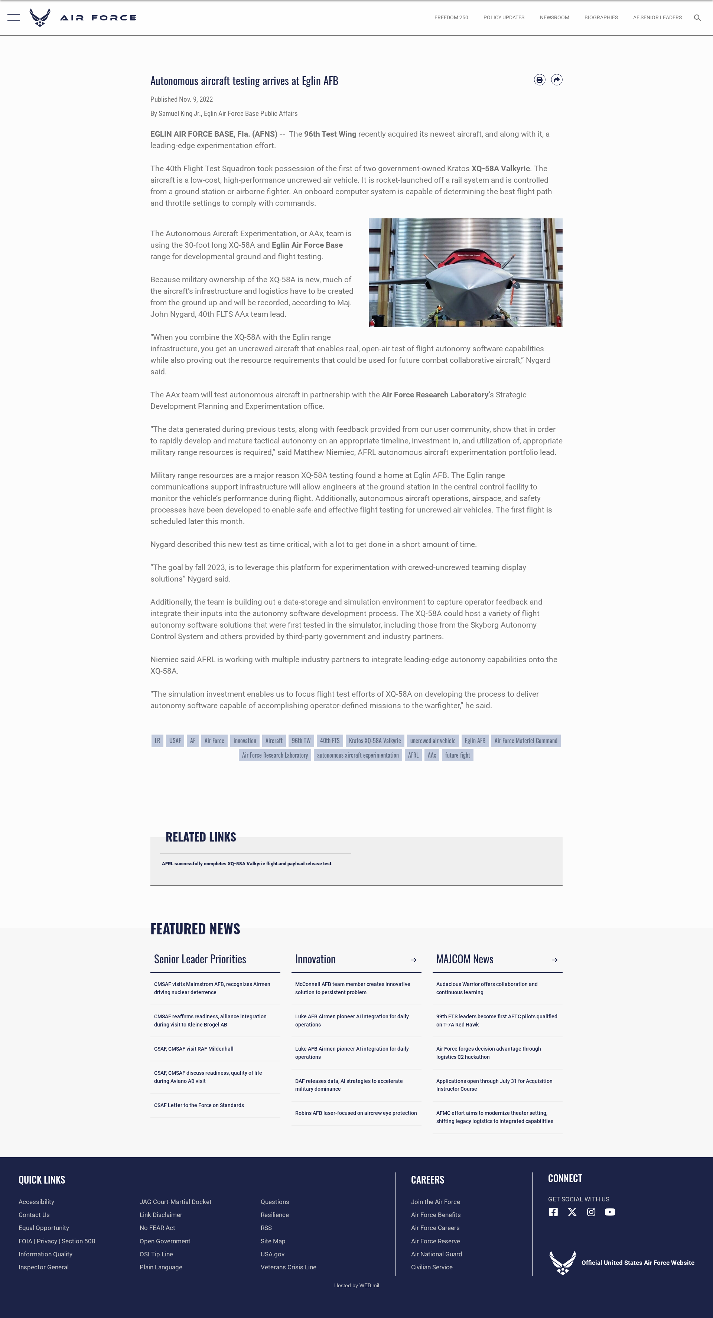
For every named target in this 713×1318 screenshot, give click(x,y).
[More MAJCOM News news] (555, 959)
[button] (12, 17)
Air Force (214, 740)
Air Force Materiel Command (526, 740)
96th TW (301, 740)
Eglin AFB (475, 740)
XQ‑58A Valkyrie (501, 168)
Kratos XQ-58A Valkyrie (375, 740)
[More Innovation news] (413, 959)
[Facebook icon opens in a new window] (553, 1211)
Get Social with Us (578, 1199)
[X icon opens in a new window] (572, 1211)
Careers (427, 1179)
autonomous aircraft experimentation (358, 755)
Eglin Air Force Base (307, 245)
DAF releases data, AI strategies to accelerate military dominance (349, 1085)
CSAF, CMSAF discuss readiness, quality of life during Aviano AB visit (208, 1077)
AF (192, 740)
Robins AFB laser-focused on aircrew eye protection (356, 1113)
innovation (245, 740)
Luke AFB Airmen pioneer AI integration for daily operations (352, 1020)
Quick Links (42, 1179)
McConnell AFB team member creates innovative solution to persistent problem (352, 988)
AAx (432, 755)
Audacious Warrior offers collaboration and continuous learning (487, 988)
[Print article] (540, 79)
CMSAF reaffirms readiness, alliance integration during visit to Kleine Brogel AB (210, 1020)
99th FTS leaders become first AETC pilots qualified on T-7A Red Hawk (496, 1020)
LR (157, 740)
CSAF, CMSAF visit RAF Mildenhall (194, 1049)
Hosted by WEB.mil (356, 1285)
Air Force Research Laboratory (435, 394)
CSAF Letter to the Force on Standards (199, 1105)
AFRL (413, 755)
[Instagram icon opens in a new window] (591, 1211)
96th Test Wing (330, 134)
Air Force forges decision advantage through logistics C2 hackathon (488, 1053)
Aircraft (274, 740)
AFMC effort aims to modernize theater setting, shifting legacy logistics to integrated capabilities (494, 1117)
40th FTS (330, 740)
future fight (457, 755)
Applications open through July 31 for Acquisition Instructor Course (494, 1085)
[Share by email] (557, 79)
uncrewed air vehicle (433, 740)
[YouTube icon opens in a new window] (610, 1211)
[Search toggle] (698, 17)
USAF (175, 740)
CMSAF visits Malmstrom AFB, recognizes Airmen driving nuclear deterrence (212, 988)
